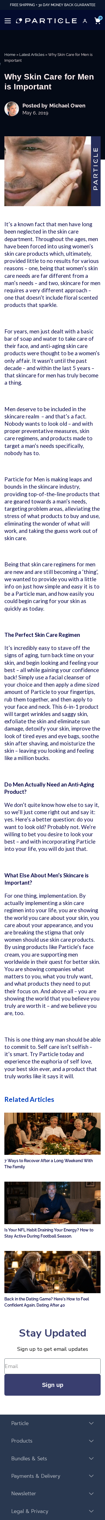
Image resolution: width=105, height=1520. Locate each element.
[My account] (85, 21)
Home (9, 54)
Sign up (52, 1385)
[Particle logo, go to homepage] (46, 21)
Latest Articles (31, 54)
